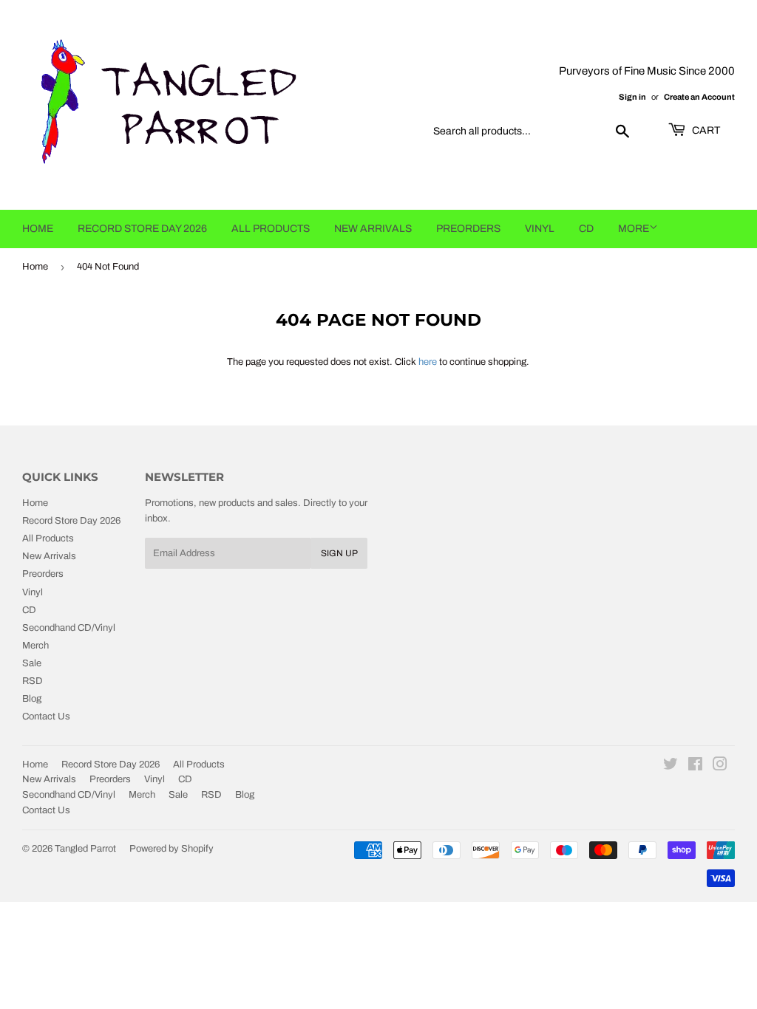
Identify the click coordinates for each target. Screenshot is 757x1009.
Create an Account (699, 96)
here (427, 362)
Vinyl (539, 228)
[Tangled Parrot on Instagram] (720, 767)
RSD (32, 681)
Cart (705, 130)
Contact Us (46, 716)
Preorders (468, 228)
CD (586, 228)
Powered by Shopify (171, 849)
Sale (31, 663)
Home (37, 228)
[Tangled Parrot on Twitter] (670, 767)
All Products (270, 228)
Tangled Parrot (85, 849)
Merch (35, 645)
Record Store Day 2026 (142, 228)
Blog (31, 699)
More (633, 228)
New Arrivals (373, 228)
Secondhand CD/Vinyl (68, 628)
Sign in (632, 96)
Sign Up (339, 553)
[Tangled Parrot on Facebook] (695, 767)
